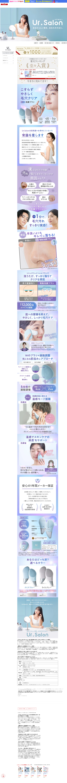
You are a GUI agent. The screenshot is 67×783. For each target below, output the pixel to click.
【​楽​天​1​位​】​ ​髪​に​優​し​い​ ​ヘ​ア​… (45, 773)
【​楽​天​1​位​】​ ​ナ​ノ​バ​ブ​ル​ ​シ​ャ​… (20, 773)
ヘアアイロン (5, 55)
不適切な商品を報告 (33, 712)
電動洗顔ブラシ (5, 60)
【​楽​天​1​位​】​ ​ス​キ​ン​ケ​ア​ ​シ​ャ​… (39, 773)
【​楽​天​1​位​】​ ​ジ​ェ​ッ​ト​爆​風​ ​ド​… (26, 773)
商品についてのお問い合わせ (23, 712)
